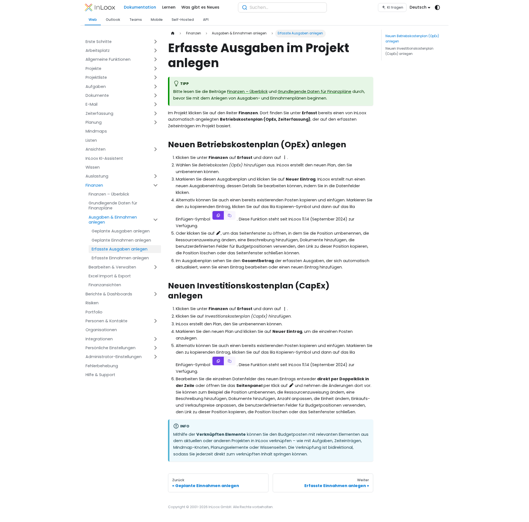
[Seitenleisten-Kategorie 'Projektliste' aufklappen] (155, 78)
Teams (135, 19)
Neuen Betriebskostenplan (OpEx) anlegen (412, 39)
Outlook (113, 19)
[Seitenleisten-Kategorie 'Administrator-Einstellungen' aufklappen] (155, 357)
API (206, 19)
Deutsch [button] (418, 7)
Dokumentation (140, 7)
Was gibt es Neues (200, 7)
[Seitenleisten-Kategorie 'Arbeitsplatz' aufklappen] (155, 51)
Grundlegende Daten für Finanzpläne (314, 91)
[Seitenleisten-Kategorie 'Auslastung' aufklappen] (155, 176)
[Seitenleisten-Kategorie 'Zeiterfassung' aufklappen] (155, 113)
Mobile (157, 19)
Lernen (169, 7)
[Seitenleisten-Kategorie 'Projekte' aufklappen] (155, 68)
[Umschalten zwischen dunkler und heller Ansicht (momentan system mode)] (437, 8)
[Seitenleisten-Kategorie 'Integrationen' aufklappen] (155, 339)
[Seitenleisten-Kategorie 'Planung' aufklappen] (155, 122)
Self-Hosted (183, 19)
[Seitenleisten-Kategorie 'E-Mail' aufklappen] (155, 104)
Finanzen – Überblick (247, 91)
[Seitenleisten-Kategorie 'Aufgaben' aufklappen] (155, 86)
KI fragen (395, 7)
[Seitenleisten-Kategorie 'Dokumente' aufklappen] (155, 96)
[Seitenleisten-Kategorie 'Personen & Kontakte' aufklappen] (155, 321)
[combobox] (282, 7)
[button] (121, 41)
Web (93, 19)
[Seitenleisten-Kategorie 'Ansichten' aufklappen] (155, 149)
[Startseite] (172, 33)
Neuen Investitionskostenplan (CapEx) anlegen (409, 51)
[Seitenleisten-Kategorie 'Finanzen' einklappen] (155, 185)
